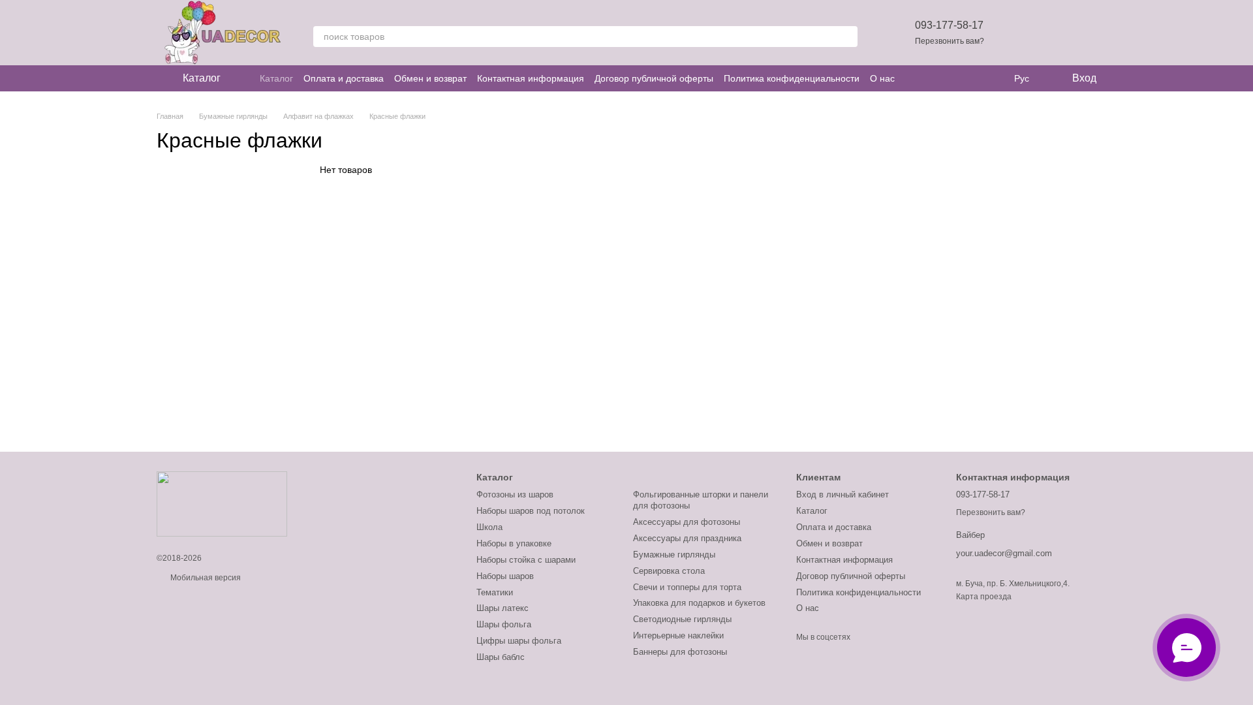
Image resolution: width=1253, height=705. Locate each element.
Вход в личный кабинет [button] (842, 494)
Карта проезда (984, 596)
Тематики (494, 592)
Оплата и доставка (343, 78)
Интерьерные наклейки (678, 635)
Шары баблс (500, 657)
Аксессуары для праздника (687, 538)
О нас (882, 78)
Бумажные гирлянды (674, 554)
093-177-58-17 (949, 25)
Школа (489, 527)
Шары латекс (502, 608)
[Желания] (1018, 32)
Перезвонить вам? (949, 41)
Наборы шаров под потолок (530, 511)
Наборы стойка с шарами (526, 560)
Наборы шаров (505, 576)
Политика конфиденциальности (791, 78)
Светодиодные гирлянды (682, 619)
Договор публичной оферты (654, 78)
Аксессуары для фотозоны (686, 522)
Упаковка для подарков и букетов (699, 603)
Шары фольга (503, 624)
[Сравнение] (1052, 32)
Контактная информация (530, 78)
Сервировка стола (669, 571)
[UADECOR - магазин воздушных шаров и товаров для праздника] (222, 503)
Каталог (276, 78)
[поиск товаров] (847, 36)
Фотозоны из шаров (514, 494)
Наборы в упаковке (513, 543)
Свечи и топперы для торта (687, 587)
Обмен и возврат (430, 78)
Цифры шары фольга (518, 641)
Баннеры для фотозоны (680, 652)
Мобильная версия (204, 577)
